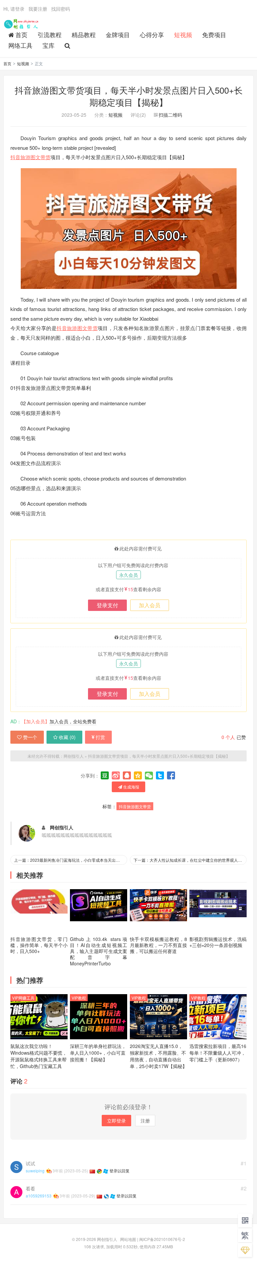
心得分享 (152, 34)
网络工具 (20, 45)
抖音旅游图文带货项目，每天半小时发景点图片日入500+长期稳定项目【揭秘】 (129, 96)
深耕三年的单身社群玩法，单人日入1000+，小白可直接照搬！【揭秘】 (98, 1053)
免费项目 (214, 34)
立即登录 (116, 1120)
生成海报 (130, 787)
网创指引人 (22, 23)
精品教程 (84, 34)
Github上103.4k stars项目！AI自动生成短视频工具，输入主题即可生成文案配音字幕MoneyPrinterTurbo (98, 951)
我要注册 (37, 8)
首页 (21, 34)
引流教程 (49, 34)
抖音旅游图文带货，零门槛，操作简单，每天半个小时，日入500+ (39, 945)
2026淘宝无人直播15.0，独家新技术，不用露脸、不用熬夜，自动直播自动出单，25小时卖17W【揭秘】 (158, 1056)
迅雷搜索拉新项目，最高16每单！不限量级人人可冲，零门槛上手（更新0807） (217, 1053)
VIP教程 (79, 998)
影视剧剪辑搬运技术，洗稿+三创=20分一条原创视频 (218, 942)
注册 (145, 1120)
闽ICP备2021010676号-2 (162, 1239)
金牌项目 (118, 34)
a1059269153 (39, 1195)
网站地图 (128, 1239)
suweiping (35, 1170)
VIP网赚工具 (23, 998)
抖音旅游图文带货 (30, 157)
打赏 (100, 737)
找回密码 (60, 8)
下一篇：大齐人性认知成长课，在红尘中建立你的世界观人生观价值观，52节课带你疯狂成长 (190, 860)
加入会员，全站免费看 (73, 721)
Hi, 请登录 (13, 8)
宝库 (48, 45)
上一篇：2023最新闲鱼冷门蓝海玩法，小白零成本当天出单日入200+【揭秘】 (70, 860)
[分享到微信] (149, 775)
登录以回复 (119, 1170)
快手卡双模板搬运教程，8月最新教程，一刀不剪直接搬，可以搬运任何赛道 (158, 945)
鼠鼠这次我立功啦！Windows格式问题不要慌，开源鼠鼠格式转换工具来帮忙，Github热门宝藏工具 (38, 1056)
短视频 (183, 34)
